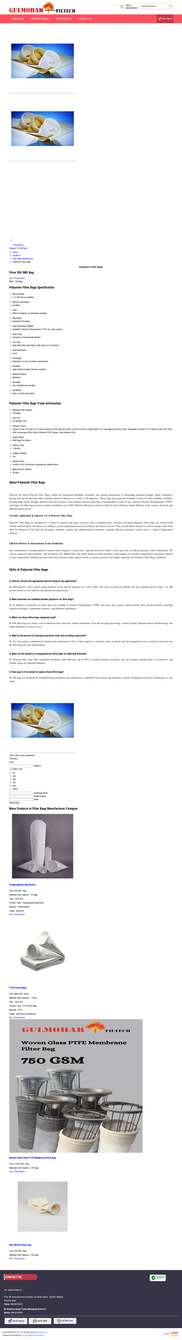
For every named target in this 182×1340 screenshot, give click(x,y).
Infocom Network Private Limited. (33, 1335)
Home (15, 252)
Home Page (18, 18)
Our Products (64, 18)
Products (16, 255)
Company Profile (39, 18)
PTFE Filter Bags (17, 987)
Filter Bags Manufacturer (23, 258)
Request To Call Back (18, 248)
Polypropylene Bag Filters (22, 884)
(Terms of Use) (42, 1332)
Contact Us (85, 18)
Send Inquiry (166, 18)
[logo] (42, 12)
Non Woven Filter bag (20, 1244)
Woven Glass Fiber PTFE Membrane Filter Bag (32, 1157)
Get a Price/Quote (17, 278)
